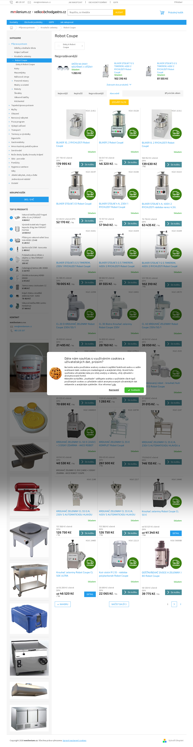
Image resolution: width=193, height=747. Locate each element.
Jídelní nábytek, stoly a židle (24, 175)
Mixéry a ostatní (21, 85)
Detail (176, 533)
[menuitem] (14, 22)
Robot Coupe (21, 60)
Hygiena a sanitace (19, 166)
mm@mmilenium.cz (23, 326)
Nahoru (64, 604)
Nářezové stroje (21, 76)
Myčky (14, 109)
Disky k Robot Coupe (25, 64)
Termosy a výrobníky (21, 134)
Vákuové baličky (21, 97)
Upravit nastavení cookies (74, 740)
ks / (29, 199)
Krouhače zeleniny (22, 56)
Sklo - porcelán (18, 158)
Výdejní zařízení (18, 125)
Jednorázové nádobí (20, 179)
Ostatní (14, 183)
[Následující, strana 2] (174, 604)
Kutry (16, 68)
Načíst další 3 (119, 604)
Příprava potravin (19, 44)
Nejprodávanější (96, 93)
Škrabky (18, 93)
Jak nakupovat (75, 2)
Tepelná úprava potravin (22, 105)
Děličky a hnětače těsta (25, 48)
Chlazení (15, 113)
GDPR (115, 2)
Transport (15, 130)
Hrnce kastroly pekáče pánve (24, 146)
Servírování (16, 150)
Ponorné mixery (21, 80)
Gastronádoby (17, 142)
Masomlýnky (20, 72)
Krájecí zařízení (21, 52)
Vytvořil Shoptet (176, 740)
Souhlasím (135, 390)
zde (114, 384)
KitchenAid (19, 101)
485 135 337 (19, 330)
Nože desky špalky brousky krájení (27, 154)
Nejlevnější (63, 93)
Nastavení (114, 390)
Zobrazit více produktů (117, 84)
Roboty (17, 89)
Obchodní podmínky (97, 2)
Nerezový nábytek (19, 117)
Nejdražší (78, 93)
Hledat (119, 12)
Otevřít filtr (119, 102)
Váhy (13, 171)
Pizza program (18, 121)
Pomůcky (15, 162)
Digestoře (15, 138)
